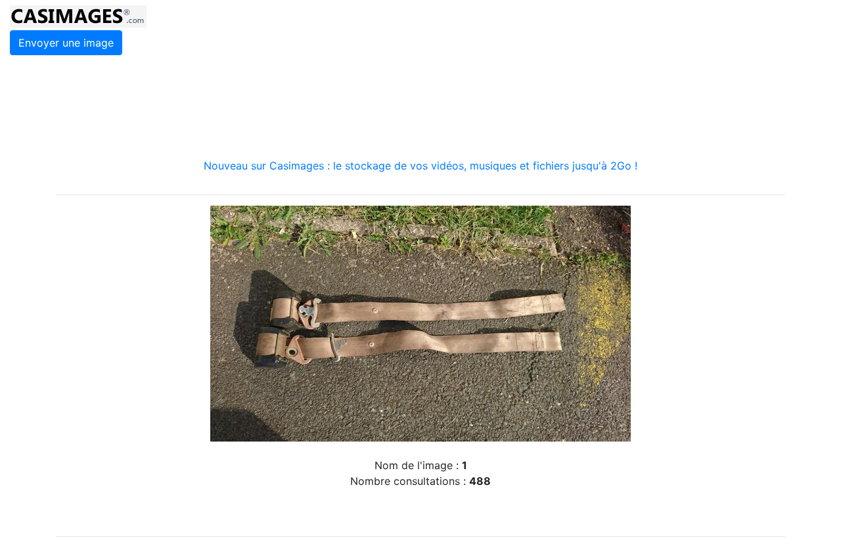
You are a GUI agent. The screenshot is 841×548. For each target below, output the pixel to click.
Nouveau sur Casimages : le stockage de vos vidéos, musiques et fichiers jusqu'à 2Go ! (420, 165)
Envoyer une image (66, 42)
